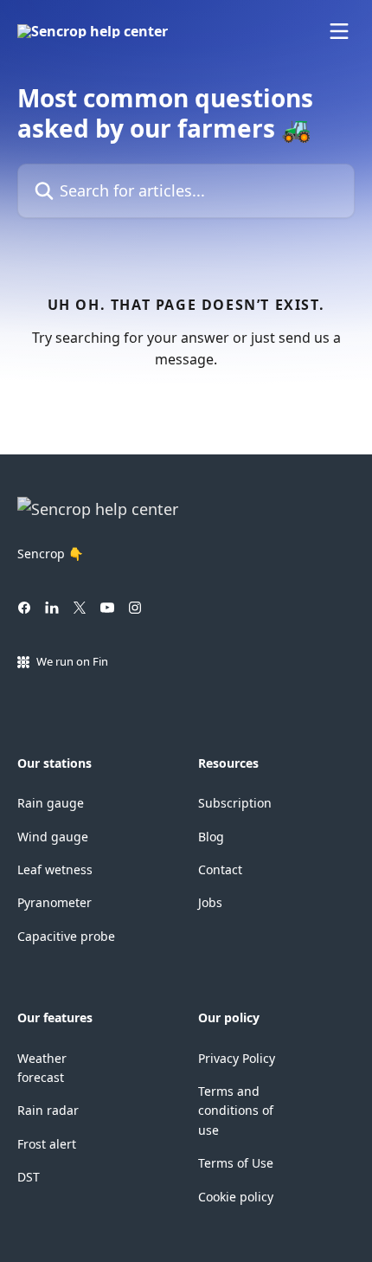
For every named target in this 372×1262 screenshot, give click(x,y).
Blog (211, 836)
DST (28, 1177)
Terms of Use (235, 1163)
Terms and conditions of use (235, 1110)
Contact (220, 869)
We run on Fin (72, 661)
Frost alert (46, 1144)
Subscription (235, 803)
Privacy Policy (236, 1058)
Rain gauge (50, 803)
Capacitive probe (66, 936)
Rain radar (48, 1110)
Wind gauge (52, 836)
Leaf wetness (55, 869)
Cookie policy (235, 1196)
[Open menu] (339, 31)
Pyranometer (54, 902)
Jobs (210, 902)
